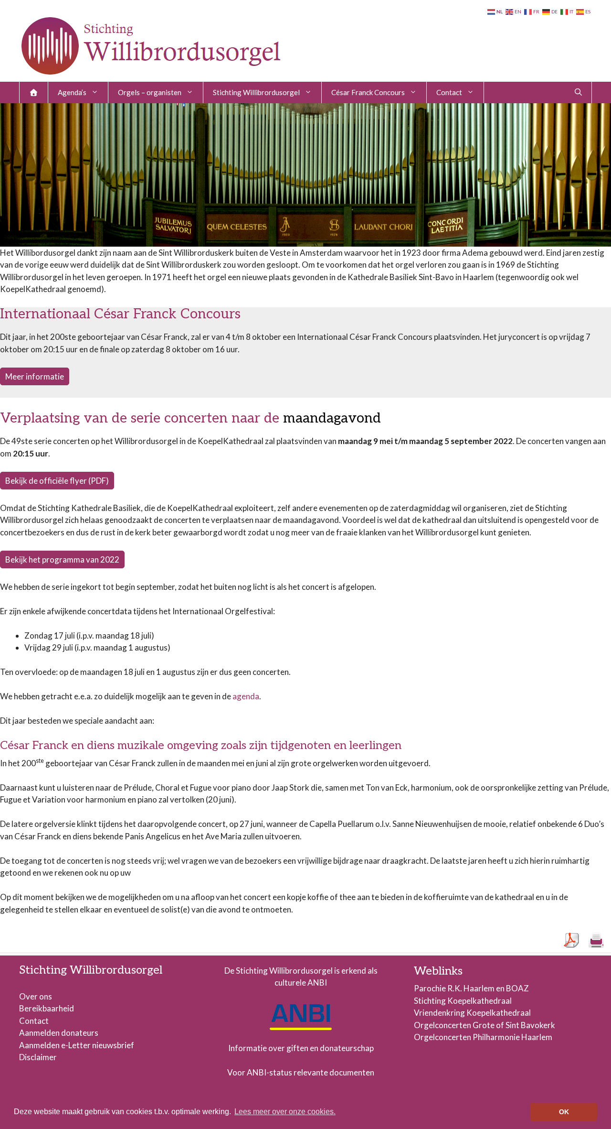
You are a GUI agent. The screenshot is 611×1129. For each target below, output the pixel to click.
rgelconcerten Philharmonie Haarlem (486, 1037)
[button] (578, 92)
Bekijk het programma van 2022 (62, 559)
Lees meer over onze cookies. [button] (285, 1111)
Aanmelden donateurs (58, 1033)
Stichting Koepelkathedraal (463, 1001)
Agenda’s (72, 92)
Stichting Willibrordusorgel (256, 92)
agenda (245, 696)
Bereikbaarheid (46, 1008)
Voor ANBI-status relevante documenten (300, 1072)
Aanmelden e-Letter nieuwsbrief (76, 1045)
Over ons (35, 996)
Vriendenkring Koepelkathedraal (472, 1013)
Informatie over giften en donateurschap (301, 1048)
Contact (449, 92)
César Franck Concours (368, 92)
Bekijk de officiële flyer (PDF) (57, 481)
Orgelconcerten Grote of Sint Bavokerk (484, 1025)
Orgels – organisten (149, 92)
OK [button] (564, 1112)
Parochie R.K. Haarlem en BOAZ (471, 988)
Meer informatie (34, 376)
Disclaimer (38, 1057)
